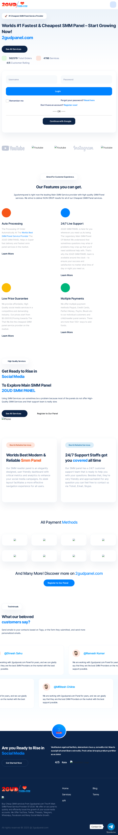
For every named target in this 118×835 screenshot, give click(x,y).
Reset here (89, 100)
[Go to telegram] (111, 826)
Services (66, 794)
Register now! (70, 105)
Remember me (16, 100)
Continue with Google (59, 121)
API (64, 800)
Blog (95, 788)
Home (65, 788)
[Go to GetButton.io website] (111, 832)
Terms (96, 794)
